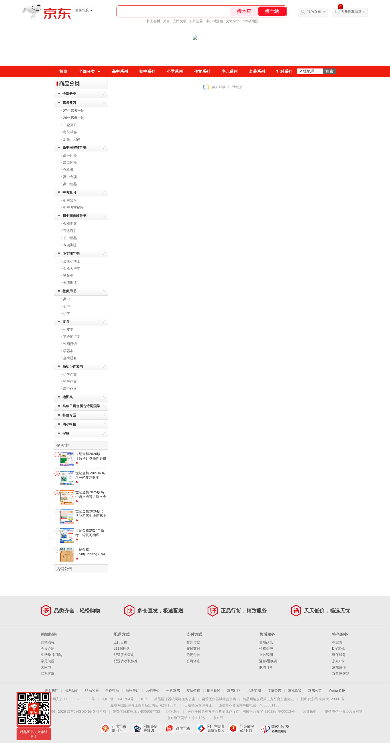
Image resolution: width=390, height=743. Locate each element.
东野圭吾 (196, 21)
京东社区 (234, 690)
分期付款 (193, 655)
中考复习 (69, 192)
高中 (66, 299)
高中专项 (70, 177)
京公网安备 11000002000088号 (70, 699)
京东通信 (339, 667)
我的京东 (314, 12)
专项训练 (70, 245)
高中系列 (120, 71)
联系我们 (72, 690)
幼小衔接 (69, 424)
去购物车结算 (351, 12)
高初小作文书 (73, 366)
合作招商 (112, 690)
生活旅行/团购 (51, 655)
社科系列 (284, 71)
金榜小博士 (71, 261)
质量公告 (274, 690)
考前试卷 (70, 132)
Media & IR (336, 690)
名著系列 (257, 71)
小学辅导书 (71, 253)
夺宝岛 (337, 642)
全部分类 (87, 71)
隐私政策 (294, 690)
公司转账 (193, 661)
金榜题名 (70, 358)
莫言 (166, 21)
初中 (66, 306)
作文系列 (202, 71)
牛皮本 (68, 330)
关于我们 (51, 690)
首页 (63, 71)
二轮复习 (70, 125)
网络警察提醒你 (147, 728)
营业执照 (310, 712)
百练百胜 (70, 231)
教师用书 (69, 291)
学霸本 (68, 351)
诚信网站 (179, 728)
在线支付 (193, 649)
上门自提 (120, 642)
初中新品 (70, 238)
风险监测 (254, 690)
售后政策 (266, 642)
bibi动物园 (250, 21)
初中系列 (147, 71)
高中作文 (70, 389)
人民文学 (179, 21)
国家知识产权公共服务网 (275, 728)
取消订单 (266, 667)
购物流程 (48, 642)
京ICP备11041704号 (118, 699)
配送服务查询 (124, 655)
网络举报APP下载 (243, 728)
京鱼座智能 (340, 674)
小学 (66, 313)
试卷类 (68, 276)
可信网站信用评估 (115, 728)
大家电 (46, 667)
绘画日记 (70, 344)
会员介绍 (48, 649)
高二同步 (70, 163)
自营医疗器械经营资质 (219, 699)
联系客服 (48, 674)
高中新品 (70, 184)
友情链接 (193, 690)
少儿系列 (230, 71)
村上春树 (153, 21)
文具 (66, 322)
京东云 (218, 718)
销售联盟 (213, 690)
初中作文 (70, 381)
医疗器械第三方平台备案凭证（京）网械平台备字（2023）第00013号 (241, 712)
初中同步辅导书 (75, 216)
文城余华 (233, 21)
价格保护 (266, 649)
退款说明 (266, 655)
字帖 (66, 433)
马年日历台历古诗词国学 (81, 406)
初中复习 (70, 200)
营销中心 (153, 690)
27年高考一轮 (73, 111)
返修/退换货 (268, 661)
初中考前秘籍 (73, 207)
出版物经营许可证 (198, 705)
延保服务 (339, 655)
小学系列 (175, 71)
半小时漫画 (214, 21)
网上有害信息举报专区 (211, 728)
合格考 (68, 170)
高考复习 (69, 103)
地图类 (68, 397)
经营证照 (172, 712)
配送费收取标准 (126, 661)
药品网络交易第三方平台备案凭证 (268, 699)
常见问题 (48, 661)
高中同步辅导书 (75, 148)
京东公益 (315, 690)
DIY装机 (338, 649)
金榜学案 (70, 224)
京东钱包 (199, 718)
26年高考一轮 (73, 118)
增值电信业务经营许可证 (344, 712)
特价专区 (69, 415)
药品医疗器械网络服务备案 (174, 699)
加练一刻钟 (71, 139)
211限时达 (122, 649)
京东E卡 (338, 661)
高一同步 (70, 156)
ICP (144, 699)
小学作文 (70, 374)
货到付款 (193, 642)
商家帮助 (132, 690)
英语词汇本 (71, 337)
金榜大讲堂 (71, 268)
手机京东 (173, 690)
